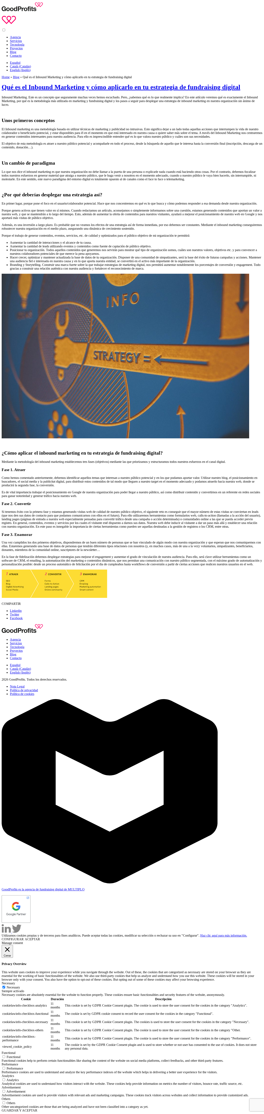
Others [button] (6, 1099)
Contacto (16, 55)
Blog (13, 52)
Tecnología (17, 44)
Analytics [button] (8, 1076)
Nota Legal (17, 686)
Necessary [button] (8, 983)
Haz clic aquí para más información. (223, 935)
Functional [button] (8, 1053)
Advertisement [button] (11, 1087)
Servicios (16, 41)
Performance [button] (10, 1064)
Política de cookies (22, 694)
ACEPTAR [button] (32, 939)
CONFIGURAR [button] (13, 939)
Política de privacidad (24, 690)
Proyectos (16, 48)
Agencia (15, 37)
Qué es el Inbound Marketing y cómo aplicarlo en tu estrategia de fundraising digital (121, 87)
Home (6, 77)
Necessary (13, 987)
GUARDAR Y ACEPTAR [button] (19, 1110)
